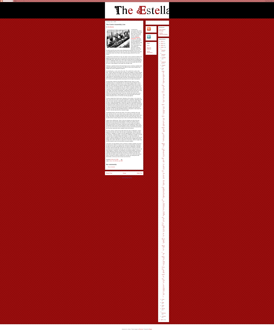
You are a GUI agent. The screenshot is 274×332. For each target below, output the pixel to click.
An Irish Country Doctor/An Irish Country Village (163, 207)
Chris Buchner (115, 160)
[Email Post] (121, 159)
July (163, 68)
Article (110, 160)
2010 (162, 43)
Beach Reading (163, 145)
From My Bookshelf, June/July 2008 (163, 193)
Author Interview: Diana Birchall (163, 121)
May (163, 302)
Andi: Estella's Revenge (162, 30)
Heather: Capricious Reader (163, 34)
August (163, 65)
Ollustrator (141, 329)
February (164, 313)
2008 (162, 47)
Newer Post (109, 173)
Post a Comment (111, 166)
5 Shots (163, 253)
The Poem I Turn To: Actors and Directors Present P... (163, 287)
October (164, 57)
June (163, 299)
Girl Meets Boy (163, 270)
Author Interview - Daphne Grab (163, 109)
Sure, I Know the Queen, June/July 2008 (163, 178)
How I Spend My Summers (163, 152)
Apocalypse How (163, 248)
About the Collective (149, 48)
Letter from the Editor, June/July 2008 (163, 77)
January (164, 316)
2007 (162, 319)
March (163, 308)
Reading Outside (163, 129)
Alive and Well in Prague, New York (163, 231)
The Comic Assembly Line (163, 137)
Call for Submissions (149, 52)
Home (124, 173)
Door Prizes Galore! (163, 87)
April (163, 305)
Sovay (163, 267)
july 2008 (121, 160)
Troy (163, 223)
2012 (162, 41)
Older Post (139, 173)
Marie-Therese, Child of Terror (163, 261)
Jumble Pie (163, 276)
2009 (162, 45)
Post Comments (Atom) (127, 177)
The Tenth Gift (163, 219)
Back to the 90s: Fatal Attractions (163, 163)
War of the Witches (163, 241)
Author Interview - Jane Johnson (163, 97)
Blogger (150, 329)
